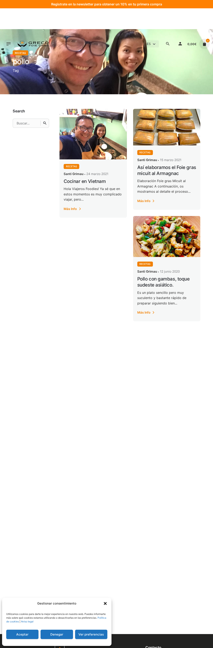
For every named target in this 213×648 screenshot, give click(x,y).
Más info (70, 209)
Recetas (71, 166)
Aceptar (22, 634)
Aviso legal (27, 621)
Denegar (56, 634)
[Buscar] (44, 123)
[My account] (180, 44)
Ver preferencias (91, 634)
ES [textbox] (149, 44)
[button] (105, 603)
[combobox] (151, 43)
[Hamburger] (8, 44)
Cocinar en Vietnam (85, 181)
